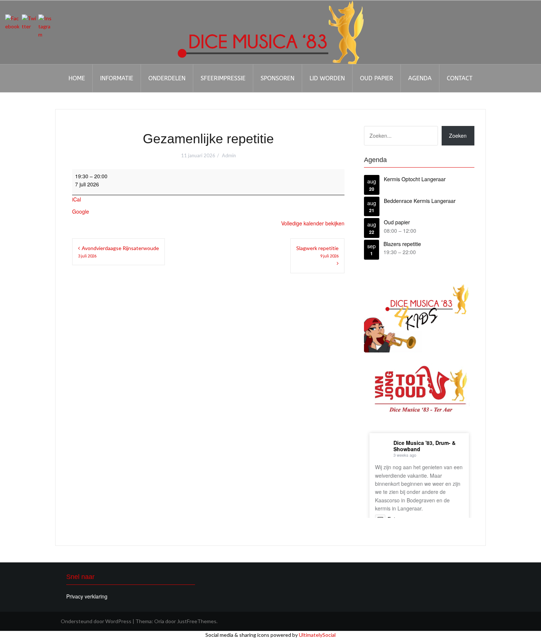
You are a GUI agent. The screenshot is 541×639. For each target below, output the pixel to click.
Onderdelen (166, 78)
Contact (460, 78)
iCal (76, 199)
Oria (159, 621)
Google (80, 211)
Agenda (420, 78)
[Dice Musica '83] (271, 31)
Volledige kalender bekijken (312, 223)
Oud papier (376, 78)
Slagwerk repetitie (317, 251)
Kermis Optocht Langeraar (415, 179)
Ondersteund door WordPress (96, 621)
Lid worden (327, 78)
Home (76, 78)
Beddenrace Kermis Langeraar (420, 200)
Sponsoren (277, 78)
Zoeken (458, 135)
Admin (229, 155)
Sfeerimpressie (223, 78)
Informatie (116, 78)
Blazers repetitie (402, 243)
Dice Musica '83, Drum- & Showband (424, 446)
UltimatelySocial (317, 635)
